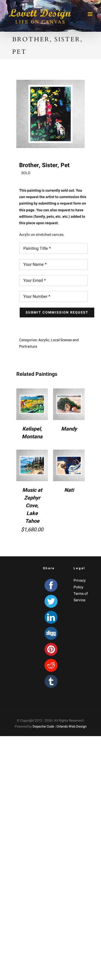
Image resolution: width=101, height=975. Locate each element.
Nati (69, 490)
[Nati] (69, 465)
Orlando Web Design (71, 726)
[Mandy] (69, 404)
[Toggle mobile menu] (90, 14)
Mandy (69, 429)
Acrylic (43, 340)
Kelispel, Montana (32, 432)
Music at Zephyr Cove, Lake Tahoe (32, 505)
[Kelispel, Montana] (32, 404)
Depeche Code (43, 726)
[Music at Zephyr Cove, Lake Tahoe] (32, 465)
